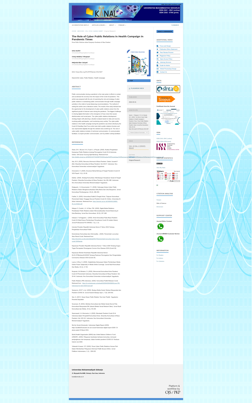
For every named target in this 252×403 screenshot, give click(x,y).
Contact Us (163, 72)
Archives (80, 31)
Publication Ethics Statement (168, 49)
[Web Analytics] (159, 164)
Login (179, 4)
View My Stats (161, 167)
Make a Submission (165, 31)
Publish (122, 25)
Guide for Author (165, 65)
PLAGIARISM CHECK (137, 88)
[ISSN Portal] (168, 149)
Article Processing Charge (168, 68)
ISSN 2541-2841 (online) (169, 4)
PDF (131, 80)
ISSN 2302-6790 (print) (164, 141)
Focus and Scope (165, 46)
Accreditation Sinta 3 (80, 25)
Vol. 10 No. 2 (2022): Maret (94, 31)
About (111, 25)
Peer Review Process (166, 52)
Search (176, 25)
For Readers (160, 255)
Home (74, 31)
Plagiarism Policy (165, 55)
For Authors (160, 258)
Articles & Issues (98, 25)
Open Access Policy (166, 59)
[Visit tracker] (157, 185)
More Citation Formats (137, 132)
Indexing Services (165, 62)
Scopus (159, 200)
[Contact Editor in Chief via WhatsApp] (160, 230)
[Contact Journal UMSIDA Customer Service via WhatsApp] (160, 242)
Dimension (160, 207)
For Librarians (160, 261)
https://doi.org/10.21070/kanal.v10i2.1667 (89, 72)
